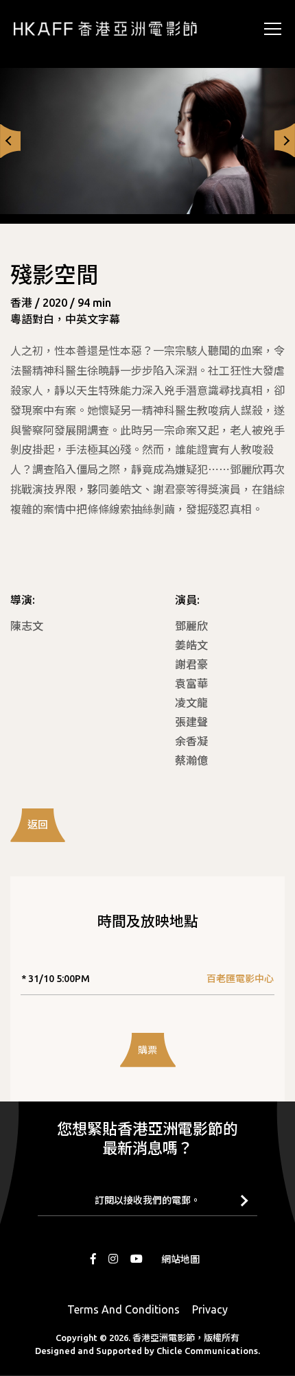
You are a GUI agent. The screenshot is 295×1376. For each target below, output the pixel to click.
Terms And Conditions (123, 1309)
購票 (147, 1050)
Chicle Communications (207, 1350)
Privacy (210, 1309)
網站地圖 (180, 1259)
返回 (37, 824)
